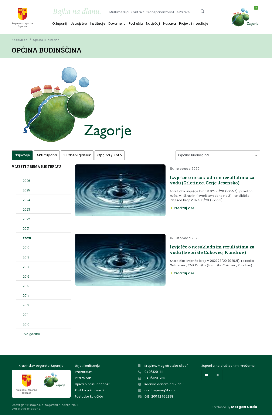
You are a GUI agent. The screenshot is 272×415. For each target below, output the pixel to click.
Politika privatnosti (89, 390)
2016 (26, 276)
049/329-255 (154, 378)
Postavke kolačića (89, 396)
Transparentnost (160, 12)
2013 (26, 305)
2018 (26, 257)
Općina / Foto (109, 155)
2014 (26, 296)
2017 (26, 267)
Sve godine (31, 334)
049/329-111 (153, 372)
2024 (27, 200)
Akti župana (47, 155)
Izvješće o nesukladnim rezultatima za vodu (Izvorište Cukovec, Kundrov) (212, 249)
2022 (26, 219)
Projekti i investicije (193, 23)
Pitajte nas (83, 378)
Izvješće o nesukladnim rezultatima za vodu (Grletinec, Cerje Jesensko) (212, 180)
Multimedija (119, 12)
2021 (26, 229)
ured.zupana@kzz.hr (160, 390)
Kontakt (137, 12)
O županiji (59, 23)
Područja (136, 23)
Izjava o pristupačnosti (92, 384)
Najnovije (22, 155)
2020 (27, 238)
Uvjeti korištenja (87, 366)
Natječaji (153, 23)
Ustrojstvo (79, 23)
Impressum (84, 372)
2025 (26, 190)
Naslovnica (20, 39)
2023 (26, 209)
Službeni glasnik (77, 155)
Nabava (169, 23)
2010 (26, 324)
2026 (26, 181)
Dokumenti (117, 23)
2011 (25, 315)
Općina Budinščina (46, 39)
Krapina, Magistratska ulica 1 (166, 366)
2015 (26, 286)
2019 (26, 248)
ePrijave (183, 12)
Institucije (97, 23)
